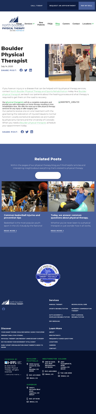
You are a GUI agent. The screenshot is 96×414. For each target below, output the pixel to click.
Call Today (36, 6)
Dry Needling (54, 321)
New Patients (41, 24)
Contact (76, 24)
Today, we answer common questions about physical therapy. (69, 216)
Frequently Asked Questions (61, 338)
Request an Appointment (63, 6)
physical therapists (15, 102)
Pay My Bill (86, 6)
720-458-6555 (66, 373)
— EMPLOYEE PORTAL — (13, 374)
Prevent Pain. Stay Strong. (12, 335)
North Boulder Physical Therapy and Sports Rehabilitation (39, 91)
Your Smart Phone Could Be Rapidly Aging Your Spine (22, 332)
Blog (57, 24)
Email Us (34, 378)
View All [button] (48, 175)
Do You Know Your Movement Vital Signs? (18, 342)
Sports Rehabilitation (58, 308)
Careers (66, 24)
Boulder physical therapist (33, 123)
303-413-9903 (35, 375)
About (19, 24)
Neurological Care (79, 304)
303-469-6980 (51, 371)
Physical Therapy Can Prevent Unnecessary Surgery (22, 338)
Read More (9, 231)
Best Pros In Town (48, 266)
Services (28, 24)
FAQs (50, 24)
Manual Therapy (55, 304)
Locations (87, 24)
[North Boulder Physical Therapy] (13, 30)
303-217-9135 (34, 399)
